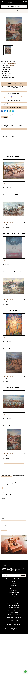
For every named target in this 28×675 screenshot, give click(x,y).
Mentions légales (14, 612)
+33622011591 (10, 492)
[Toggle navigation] (26, 2)
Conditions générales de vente (14, 603)
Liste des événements (14, 592)
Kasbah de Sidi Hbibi (10, 349)
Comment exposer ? (14, 607)
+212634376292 (10, 494)
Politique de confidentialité (14, 614)
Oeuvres (7, 11)
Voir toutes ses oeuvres (14, 465)
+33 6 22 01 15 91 (14, 620)
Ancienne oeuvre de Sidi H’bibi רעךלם (14, 234)
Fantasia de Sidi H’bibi (11, 156)
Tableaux (12, 65)
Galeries (14, 587)
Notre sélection (14, 588)
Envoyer (4, 531)
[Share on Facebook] (2, 111)
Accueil (2, 11)
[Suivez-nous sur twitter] (13, 111)
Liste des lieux (14, 590)
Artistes (14, 581)
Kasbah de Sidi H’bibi (10, 426)
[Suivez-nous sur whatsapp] (10, 111)
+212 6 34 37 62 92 (14, 622)
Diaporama (14, 585)
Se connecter (14, 128)
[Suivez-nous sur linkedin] (7, 111)
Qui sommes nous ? (14, 602)
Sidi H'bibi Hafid (12, 63)
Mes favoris (14, 594)
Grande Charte (17, 629)
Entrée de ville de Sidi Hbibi (13, 272)
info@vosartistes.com (11, 488)
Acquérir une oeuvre (14, 605)
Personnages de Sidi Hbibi (12, 310)
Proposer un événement (14, 610)
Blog (14, 596)
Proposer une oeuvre (14, 609)
